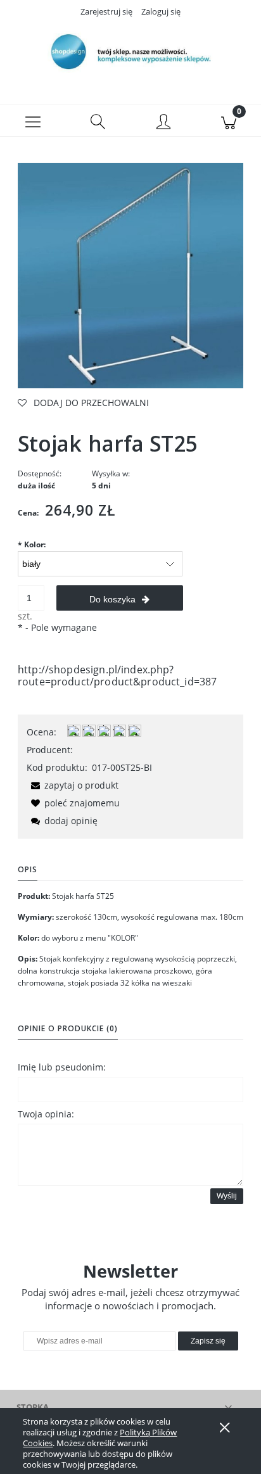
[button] (32, 121)
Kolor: (32, 544)
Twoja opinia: (46, 1114)
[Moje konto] (163, 123)
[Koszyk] (228, 121)
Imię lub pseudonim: (62, 1067)
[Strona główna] (130, 52)
